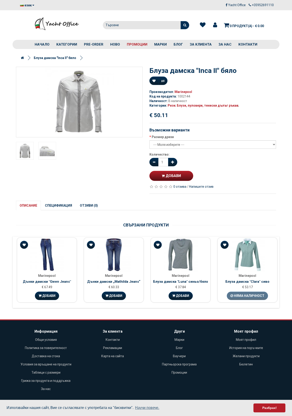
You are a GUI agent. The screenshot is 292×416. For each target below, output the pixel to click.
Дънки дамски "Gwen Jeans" (47, 282)
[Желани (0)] (202, 25)
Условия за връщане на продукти (46, 364)
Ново (115, 44)
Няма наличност (248, 296)
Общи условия (46, 340)
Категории (66, 44)
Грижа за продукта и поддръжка (45, 381)
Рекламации (112, 348)
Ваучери (179, 356)
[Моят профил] (215, 25)
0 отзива (179, 186)
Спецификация (58, 205)
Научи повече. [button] (147, 408)
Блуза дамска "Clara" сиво (247, 282)
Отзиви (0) (89, 205)
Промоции (137, 44)
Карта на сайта (112, 356)
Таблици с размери (45, 372)
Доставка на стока (46, 356)
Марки (160, 44)
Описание (28, 205)
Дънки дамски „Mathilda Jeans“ (113, 282)
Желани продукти (246, 356)
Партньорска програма (179, 364)
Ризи (171, 105)
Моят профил (246, 340)
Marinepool (183, 92)
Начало (42, 44)
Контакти (247, 44)
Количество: (159, 154)
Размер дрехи (163, 137)
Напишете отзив (201, 186)
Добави (173, 176)
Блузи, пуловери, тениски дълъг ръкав (207, 105)
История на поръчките (246, 348)
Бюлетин (246, 364)
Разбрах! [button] (269, 408)
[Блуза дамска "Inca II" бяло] (79, 102)
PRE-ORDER (93, 44)
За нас (225, 44)
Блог (178, 44)
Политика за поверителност (46, 348)
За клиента (201, 44)
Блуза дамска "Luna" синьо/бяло (180, 282)
